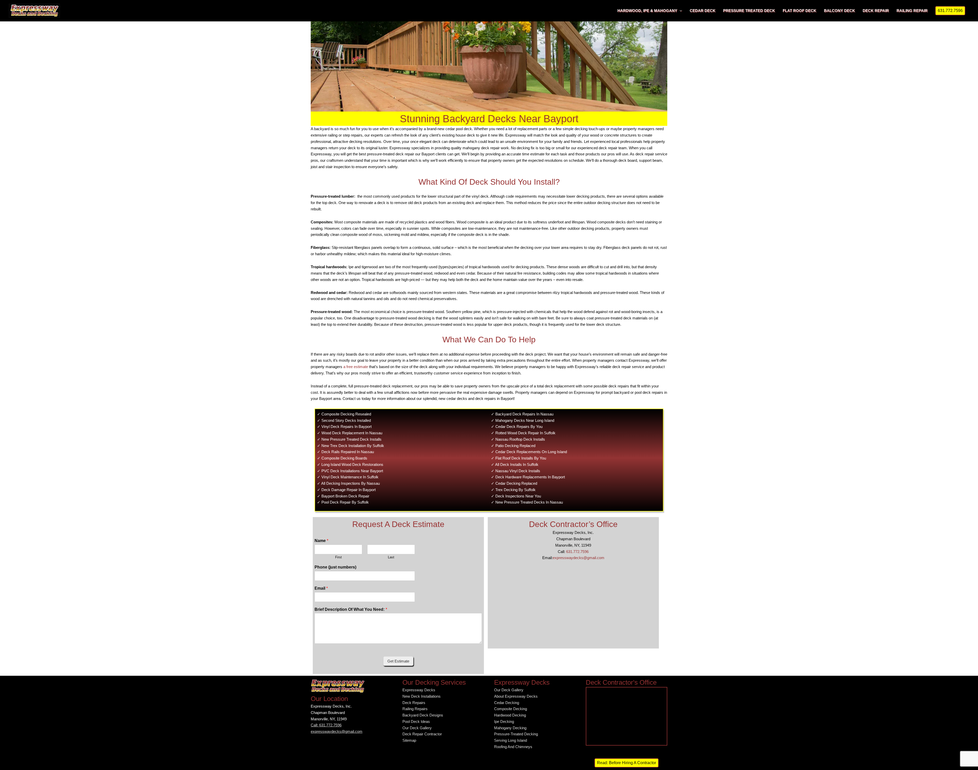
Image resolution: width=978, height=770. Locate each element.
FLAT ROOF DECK (799, 10)
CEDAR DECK (702, 10)
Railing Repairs (415, 709)
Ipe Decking (504, 721)
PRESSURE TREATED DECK (749, 10)
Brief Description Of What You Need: (351, 609)
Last (391, 557)
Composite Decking (510, 709)
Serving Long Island (510, 740)
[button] (950, 10)
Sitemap (409, 740)
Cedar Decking (506, 702)
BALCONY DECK (839, 10)
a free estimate (355, 366)
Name (321, 540)
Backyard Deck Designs (422, 715)
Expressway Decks (418, 690)
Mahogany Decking (510, 728)
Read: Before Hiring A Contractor (626, 763)
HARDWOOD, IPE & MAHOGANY (647, 10)
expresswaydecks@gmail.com (578, 558)
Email (321, 588)
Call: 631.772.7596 (326, 725)
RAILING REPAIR (912, 10)
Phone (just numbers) (335, 567)
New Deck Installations (421, 696)
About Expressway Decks (516, 696)
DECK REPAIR (876, 10)
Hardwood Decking (510, 715)
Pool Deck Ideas (416, 721)
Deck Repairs (413, 702)
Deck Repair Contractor (422, 734)
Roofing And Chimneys (513, 747)
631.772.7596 (577, 551)
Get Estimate (398, 661)
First (338, 557)
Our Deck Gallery (417, 728)
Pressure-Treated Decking (516, 734)
